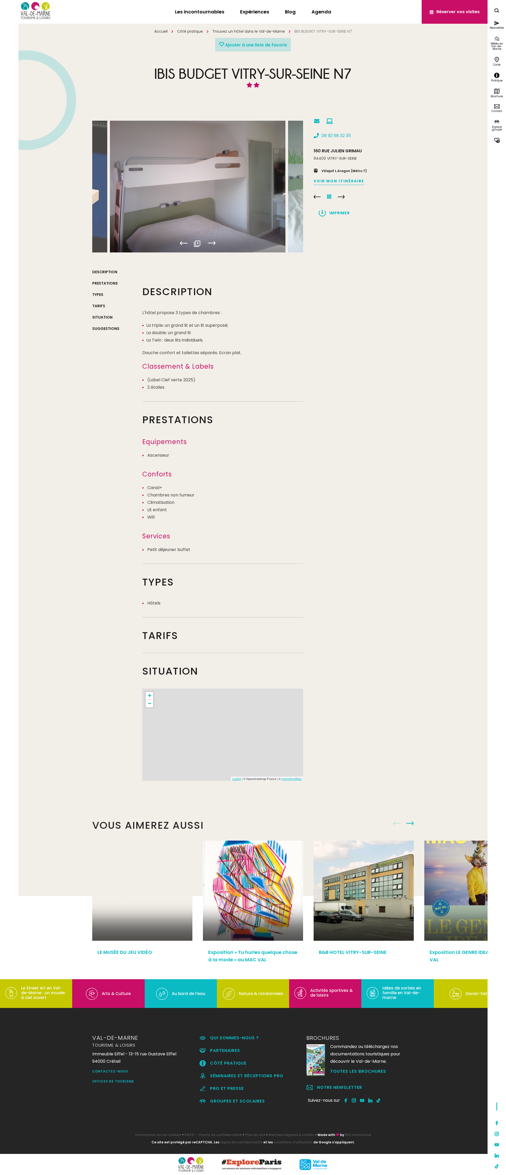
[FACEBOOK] (346, 1100)
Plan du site (255, 1135)
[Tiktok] (497, 1166)
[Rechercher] (497, 11)
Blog (290, 11)
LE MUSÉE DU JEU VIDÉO (125, 952)
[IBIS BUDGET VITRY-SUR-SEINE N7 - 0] (198, 186)
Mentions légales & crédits (291, 1135)
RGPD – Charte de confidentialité (213, 1135)
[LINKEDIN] (370, 1100)
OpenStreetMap (291, 779)
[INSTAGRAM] (354, 1100)
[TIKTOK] (378, 1100)
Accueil (161, 31)
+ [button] (149, 695)
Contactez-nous (110, 1071)
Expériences (254, 11)
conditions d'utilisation (293, 1142)
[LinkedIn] (497, 1155)
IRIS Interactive (358, 1135)
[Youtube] (497, 1144)
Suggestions (105, 328)
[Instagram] (497, 1133)
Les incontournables (199, 11)
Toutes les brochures (358, 1071)
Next (211, 243)
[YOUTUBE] (362, 1100)
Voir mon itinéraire (339, 181)
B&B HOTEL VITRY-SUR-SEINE (353, 952)
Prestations (105, 283)
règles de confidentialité (241, 1142)
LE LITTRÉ (341, 197)
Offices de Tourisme (113, 1081)
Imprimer (339, 213)
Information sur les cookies (158, 1135)
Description (104, 272)
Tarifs (98, 306)
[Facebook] (497, 1123)
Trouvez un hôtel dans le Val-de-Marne (248, 31)
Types (97, 294)
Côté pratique (190, 31)
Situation (102, 317)
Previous (183, 243)
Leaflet (236, 779)
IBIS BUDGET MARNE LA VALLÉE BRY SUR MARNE (317, 197)
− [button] (149, 703)
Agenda (321, 11)
